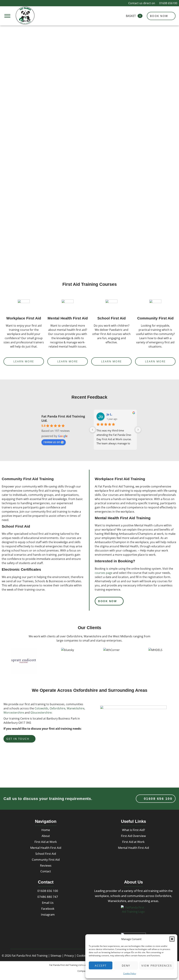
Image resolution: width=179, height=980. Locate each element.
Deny (126, 965)
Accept (101, 965)
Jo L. (109, 414)
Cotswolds (41, 708)
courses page (103, 573)
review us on (52, 442)
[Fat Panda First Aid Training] (25, 15)
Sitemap (56, 955)
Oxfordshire (57, 708)
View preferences (156, 965)
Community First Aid (155, 318)
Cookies (82, 955)
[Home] (133, 917)
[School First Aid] (111, 306)
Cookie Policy (129, 973)
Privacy (69, 955)
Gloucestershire (41, 712)
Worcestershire (13, 712)
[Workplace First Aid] (24, 306)
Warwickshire (75, 708)
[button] (172, 939)
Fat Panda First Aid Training (30, 955)
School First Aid (111, 318)
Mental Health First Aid (68, 318)
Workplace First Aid (23, 318)
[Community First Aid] (155, 306)
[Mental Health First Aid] (68, 306)
